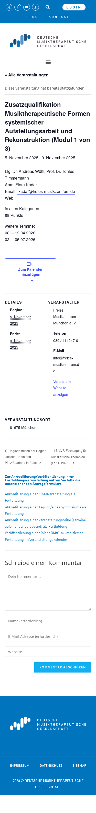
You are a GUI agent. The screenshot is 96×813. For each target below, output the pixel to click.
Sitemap (79, 765)
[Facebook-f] (17, 7)
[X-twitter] (9, 7)
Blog (32, 17)
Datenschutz (51, 765)
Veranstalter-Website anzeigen (63, 388)
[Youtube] (26, 7)
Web (9, 198)
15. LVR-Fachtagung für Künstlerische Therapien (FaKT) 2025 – (69, 456)
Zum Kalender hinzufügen (30, 272)
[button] (48, 7)
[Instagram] (35, 7)
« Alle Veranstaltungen (27, 75)
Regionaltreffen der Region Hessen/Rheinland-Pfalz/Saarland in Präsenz (25, 456)
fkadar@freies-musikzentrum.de (46, 191)
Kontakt (59, 17)
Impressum (19, 765)
